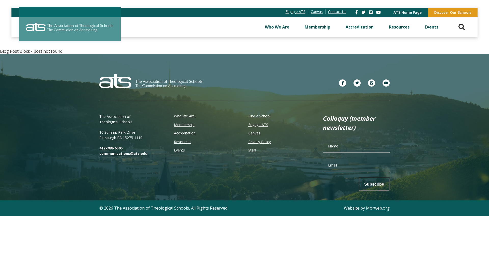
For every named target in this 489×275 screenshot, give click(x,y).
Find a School (259, 116)
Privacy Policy (259, 141)
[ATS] (70, 30)
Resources (399, 27)
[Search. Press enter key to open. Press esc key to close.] (461, 27)
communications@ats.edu (123, 153)
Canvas (254, 133)
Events (431, 27)
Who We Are (277, 27)
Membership (317, 27)
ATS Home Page (407, 12)
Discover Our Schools (452, 12)
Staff (252, 150)
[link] (357, 12)
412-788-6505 (111, 148)
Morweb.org (378, 208)
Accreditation (360, 27)
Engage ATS (258, 124)
